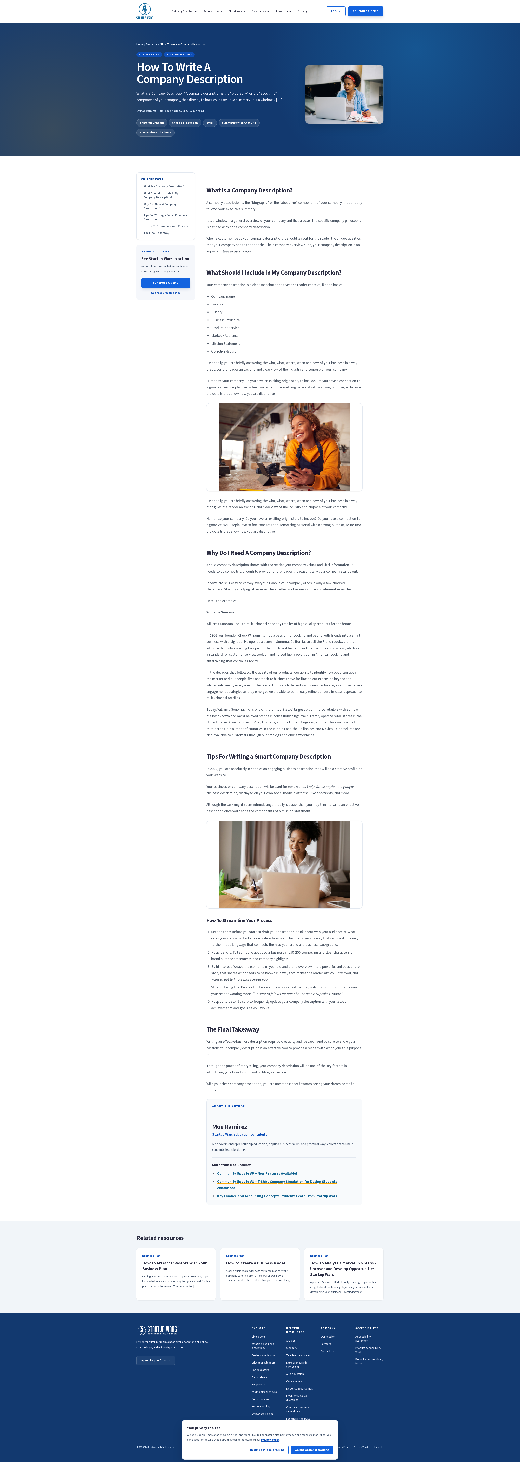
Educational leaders (264, 1363)
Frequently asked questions (297, 1398)
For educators (260, 1370)
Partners (326, 1344)
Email (209, 123)
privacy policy (270, 1440)
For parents (259, 1385)
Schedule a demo (366, 11)
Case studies (294, 1381)
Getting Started (182, 11)
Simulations (211, 11)
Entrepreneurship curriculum (297, 1365)
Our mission (328, 1337)
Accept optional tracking (312, 1450)
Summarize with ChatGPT (239, 123)
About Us (282, 11)
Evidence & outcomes (299, 1389)
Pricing (302, 11)
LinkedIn (379, 1447)
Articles (291, 1341)
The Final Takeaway (156, 233)
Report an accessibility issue (369, 1361)
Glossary (291, 1348)
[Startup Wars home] (144, 11)
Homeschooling (261, 1407)
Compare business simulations (297, 1409)
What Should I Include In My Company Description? (161, 195)
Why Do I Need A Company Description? (160, 206)
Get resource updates (166, 293)
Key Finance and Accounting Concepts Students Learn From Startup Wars (277, 1196)
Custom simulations (263, 1355)
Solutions (235, 11)
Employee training (263, 1414)
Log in (336, 11)
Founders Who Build (298, 1419)
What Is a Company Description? (164, 186)
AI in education (295, 1374)
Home (140, 44)
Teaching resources (298, 1355)
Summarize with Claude (155, 133)
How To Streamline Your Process (167, 226)
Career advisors (261, 1399)
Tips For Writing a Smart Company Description (165, 217)
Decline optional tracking (267, 1450)
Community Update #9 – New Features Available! (257, 1173)
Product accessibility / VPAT (369, 1350)
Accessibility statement (363, 1339)
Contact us (327, 1351)
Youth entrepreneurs (264, 1392)
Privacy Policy (342, 1447)
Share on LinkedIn (152, 123)
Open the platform (156, 1361)
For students (259, 1377)
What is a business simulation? (263, 1346)
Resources (259, 11)
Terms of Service (362, 1447)
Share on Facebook (185, 123)
